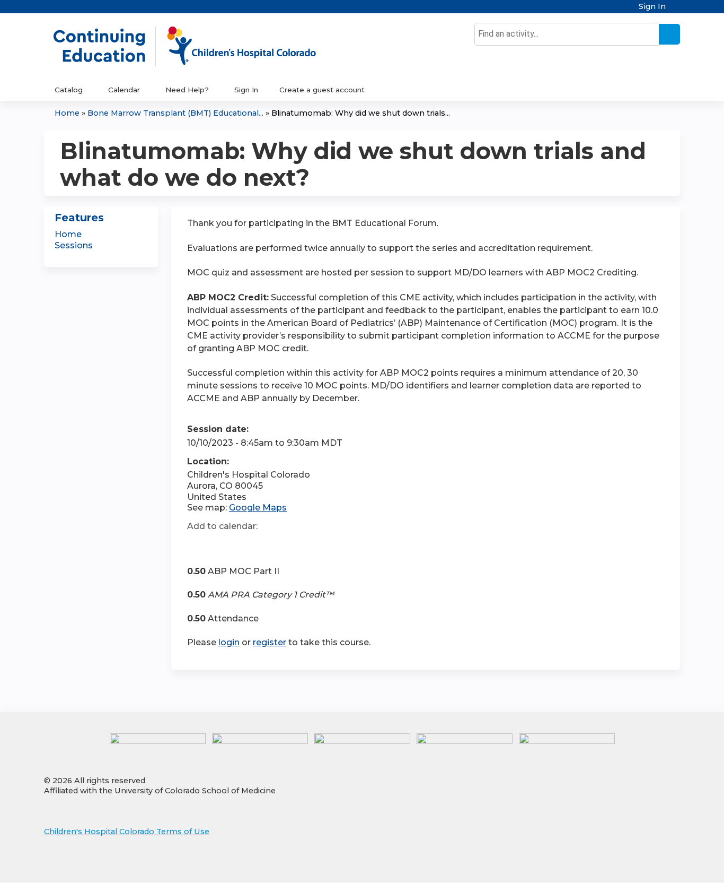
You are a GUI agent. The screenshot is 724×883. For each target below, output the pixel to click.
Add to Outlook (271, 545)
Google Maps (258, 508)
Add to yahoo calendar (222, 545)
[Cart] (677, 10)
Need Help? (187, 89)
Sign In (652, 7)
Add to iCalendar (246, 545)
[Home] (195, 46)
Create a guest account (322, 89)
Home (67, 113)
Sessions (74, 245)
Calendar (124, 89)
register (269, 642)
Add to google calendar (198, 545)
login (229, 642)
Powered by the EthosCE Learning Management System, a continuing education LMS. (642, 865)
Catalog (69, 89)
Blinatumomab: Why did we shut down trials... (360, 113)
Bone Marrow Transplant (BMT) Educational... (175, 113)
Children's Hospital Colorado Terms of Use (126, 831)
